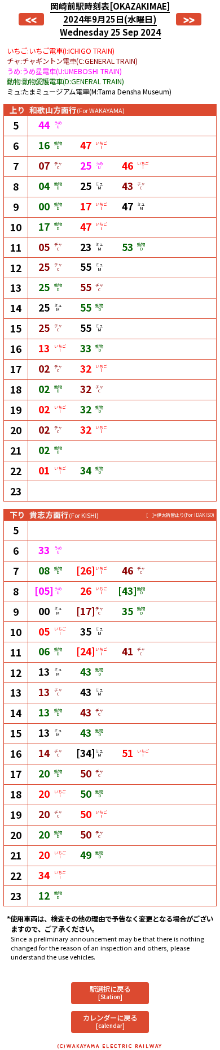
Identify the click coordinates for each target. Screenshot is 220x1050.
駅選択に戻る (110, 992)
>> (189, 19)
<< (31, 19)
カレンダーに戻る (110, 1021)
